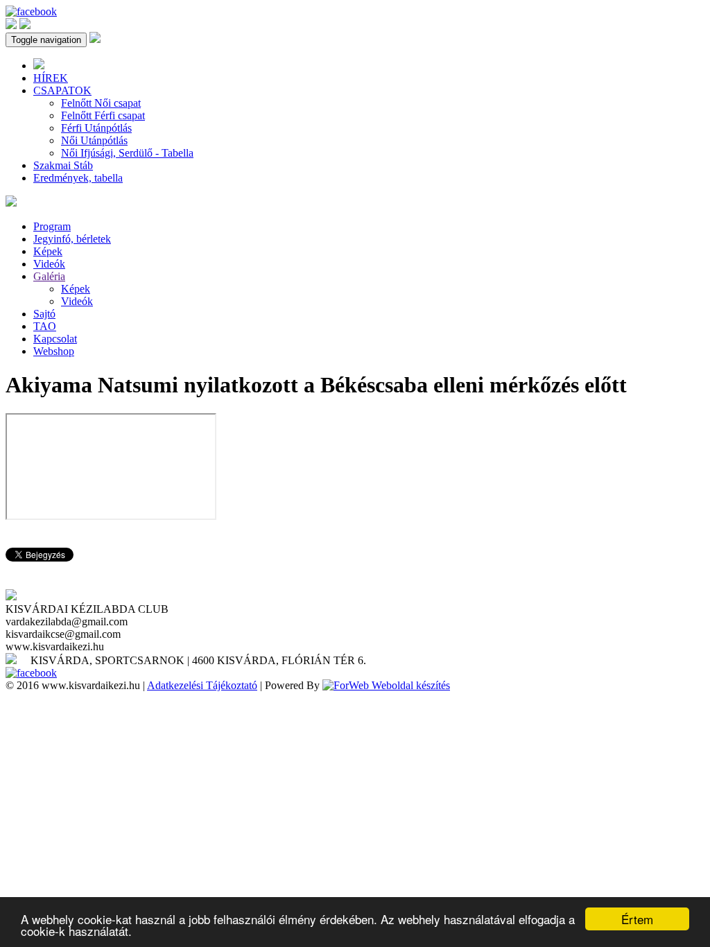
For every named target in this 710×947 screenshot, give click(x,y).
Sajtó (44, 314)
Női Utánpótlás (94, 140)
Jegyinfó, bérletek (72, 239)
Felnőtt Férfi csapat (103, 115)
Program (52, 226)
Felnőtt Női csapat (101, 103)
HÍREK (50, 78)
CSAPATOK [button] (62, 90)
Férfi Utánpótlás (96, 128)
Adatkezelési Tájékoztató (202, 685)
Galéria (49, 276)
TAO (44, 326)
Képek (47, 251)
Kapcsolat (55, 339)
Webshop (53, 351)
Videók (49, 264)
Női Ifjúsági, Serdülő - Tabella (127, 153)
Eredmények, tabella (78, 178)
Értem (637, 919)
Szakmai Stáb (63, 165)
